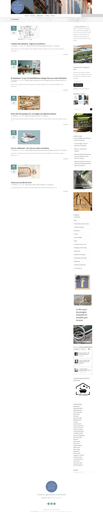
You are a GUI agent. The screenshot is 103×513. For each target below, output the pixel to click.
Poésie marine (76, 447)
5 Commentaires (50, 184)
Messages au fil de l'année (47, 45)
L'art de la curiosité (77, 427)
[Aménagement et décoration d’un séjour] (81, 102)
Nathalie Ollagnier (77, 445)
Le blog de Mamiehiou (78, 431)
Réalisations (77, 261)
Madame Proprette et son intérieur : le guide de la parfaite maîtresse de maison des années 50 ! (82, 163)
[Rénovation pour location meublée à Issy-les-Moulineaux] (86, 102)
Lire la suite (65, 54)
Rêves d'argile (76, 449)
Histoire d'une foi (77, 424)
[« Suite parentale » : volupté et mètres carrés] (76, 369)
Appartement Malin (78, 408)
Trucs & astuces (78, 268)
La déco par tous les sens (80, 244)
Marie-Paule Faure (77, 437)
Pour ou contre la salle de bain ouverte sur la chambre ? (84, 362)
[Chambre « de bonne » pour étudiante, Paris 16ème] (75, 97)
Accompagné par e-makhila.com (47, 511)
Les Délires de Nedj (78, 433)
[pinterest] (54, 504)
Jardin (75, 241)
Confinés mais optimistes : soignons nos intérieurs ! (28, 44)
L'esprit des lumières (78, 429)
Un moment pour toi (78, 459)
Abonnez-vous (78, 85)
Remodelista (76, 451)
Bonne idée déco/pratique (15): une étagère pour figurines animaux (33, 114)
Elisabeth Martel (77, 420)
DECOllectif (77, 230)
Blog (28, 45)
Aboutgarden (76, 406)
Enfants (28, 115)
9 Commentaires (63, 150)
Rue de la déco (76, 453)
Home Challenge (78, 237)
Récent (83, 349)
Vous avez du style (77, 463)
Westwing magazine (78, 465)
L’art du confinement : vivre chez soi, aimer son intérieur (30, 148)
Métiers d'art (77, 251)
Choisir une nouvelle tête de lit (21, 183)
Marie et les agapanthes (79, 435)
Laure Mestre (15, 45)
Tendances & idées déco (60, 80)
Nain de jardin (76, 441)
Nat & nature (76, 443)
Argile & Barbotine (77, 410)
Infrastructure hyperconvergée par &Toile (64, 511)
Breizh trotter (76, 414)
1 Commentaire (56, 45)
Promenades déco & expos (80, 258)
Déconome (75, 416)
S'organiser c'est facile (78, 455)
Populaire (76, 349)
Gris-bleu (75, 422)
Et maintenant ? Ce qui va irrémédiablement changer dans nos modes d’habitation (39, 78)
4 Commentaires (44, 115)
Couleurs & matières (32, 184)
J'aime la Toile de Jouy (78, 426)
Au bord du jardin (77, 412)
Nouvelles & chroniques (79, 254)
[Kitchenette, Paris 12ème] (75, 102)
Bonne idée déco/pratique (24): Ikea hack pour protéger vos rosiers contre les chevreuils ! (82, 156)
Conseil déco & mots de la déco (35, 45)
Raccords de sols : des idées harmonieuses (84, 353)
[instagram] (51, 504)
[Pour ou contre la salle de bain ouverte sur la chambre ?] (76, 360)
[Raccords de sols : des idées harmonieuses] (76, 353)
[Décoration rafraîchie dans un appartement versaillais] (81, 97)
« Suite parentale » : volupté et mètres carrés (85, 369)
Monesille (75, 439)
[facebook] (48, 504)
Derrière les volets (77, 418)
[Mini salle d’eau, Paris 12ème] (86, 97)
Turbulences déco (77, 457)
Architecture (27, 80)
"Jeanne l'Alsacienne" (56, 497)
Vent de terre (76, 461)
